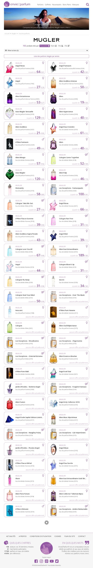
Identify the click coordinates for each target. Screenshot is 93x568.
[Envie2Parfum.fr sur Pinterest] (46, 560)
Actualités (10, 536)
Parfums (40, 4)
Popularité (43, 46)
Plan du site (69, 536)
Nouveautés (56, 4)
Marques (75, 4)
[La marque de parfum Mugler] (46, 40)
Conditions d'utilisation (40, 536)
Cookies (57, 536)
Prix (59, 46)
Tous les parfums (24, 33)
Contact (82, 536)
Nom (53, 46)
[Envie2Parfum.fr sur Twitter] (57, 560)
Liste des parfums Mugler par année (46, 56)
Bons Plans (67, 4)
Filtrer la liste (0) (13, 50)
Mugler (14, 33)
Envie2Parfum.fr (17, 4)
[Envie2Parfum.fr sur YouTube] (52, 560)
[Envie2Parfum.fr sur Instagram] (41, 560)
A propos (23, 536)
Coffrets (48, 4)
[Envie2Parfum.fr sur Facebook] (36, 560)
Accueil (7, 33)
